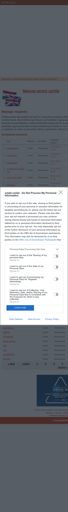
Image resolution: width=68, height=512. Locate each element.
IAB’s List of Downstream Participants (37, 239)
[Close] (62, 193)
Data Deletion (16, 319)
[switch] (55, 256)
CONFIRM (20, 308)
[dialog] (34, 256)
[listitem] (34, 249)
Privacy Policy (52, 319)
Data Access (34, 319)
